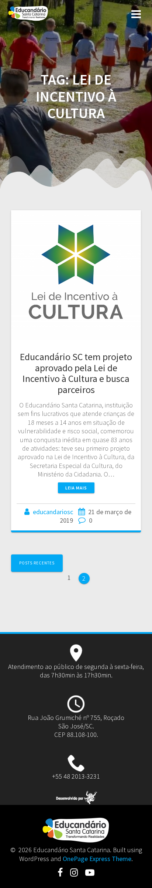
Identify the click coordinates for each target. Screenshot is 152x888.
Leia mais (76, 488)
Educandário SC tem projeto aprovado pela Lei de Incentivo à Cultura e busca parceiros (76, 373)
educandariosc (53, 512)
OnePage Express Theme (97, 858)
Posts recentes (37, 563)
